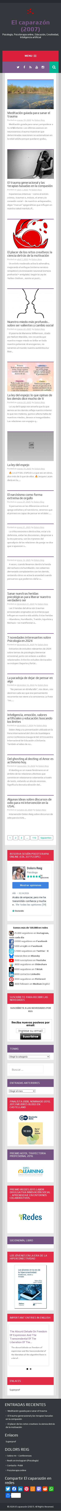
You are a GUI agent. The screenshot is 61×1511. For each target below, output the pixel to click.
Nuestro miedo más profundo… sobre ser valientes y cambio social (30, 323)
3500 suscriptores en (30, 960)
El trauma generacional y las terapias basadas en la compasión (30, 184)
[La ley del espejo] (30, 446)
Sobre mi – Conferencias (19, 1455)
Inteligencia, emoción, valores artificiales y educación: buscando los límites (29, 718)
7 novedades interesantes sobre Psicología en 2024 (29, 639)
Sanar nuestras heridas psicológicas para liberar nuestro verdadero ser (29, 597)
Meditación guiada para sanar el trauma (28, 114)
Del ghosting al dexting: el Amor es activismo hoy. (30, 760)
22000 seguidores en (30, 941)
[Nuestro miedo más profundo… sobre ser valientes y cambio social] (30, 303)
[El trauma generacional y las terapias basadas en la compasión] (30, 164)
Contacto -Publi (15, 1465)
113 (34, 837)
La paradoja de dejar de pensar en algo (30, 679)
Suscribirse (30, 1036)
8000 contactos (27, 974)
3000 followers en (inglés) (32, 984)
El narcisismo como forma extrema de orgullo (24, 496)
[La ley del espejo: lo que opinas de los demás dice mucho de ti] (30, 376)
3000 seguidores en (30, 979)
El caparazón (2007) (30, 26)
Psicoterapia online (16, 1470)
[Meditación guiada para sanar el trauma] (30, 94)
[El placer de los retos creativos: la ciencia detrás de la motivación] (30, 233)
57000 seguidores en (31, 951)
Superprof (15, 1389)
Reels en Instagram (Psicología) (23, 1460)
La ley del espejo (18, 465)
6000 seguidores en (28, 969)
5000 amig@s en (28, 946)
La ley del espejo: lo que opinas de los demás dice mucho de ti (29, 396)
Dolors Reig (39, 120)
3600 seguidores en (30, 964)
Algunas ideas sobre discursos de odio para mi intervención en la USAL (29, 803)
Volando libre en (27, 956)
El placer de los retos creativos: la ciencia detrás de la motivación (29, 253)
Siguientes (46, 837)
